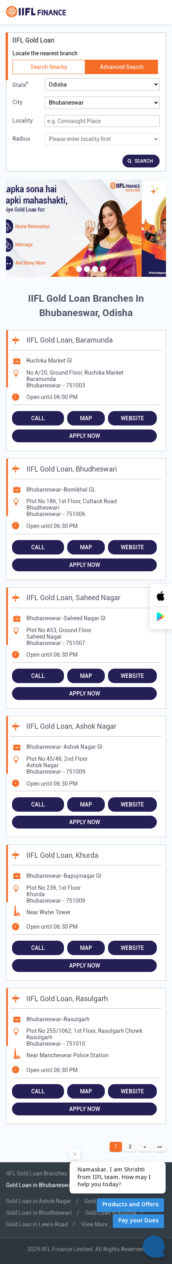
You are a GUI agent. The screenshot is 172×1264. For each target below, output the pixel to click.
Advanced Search (122, 67)
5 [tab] (102, 274)
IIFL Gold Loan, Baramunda (69, 340)
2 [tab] (78, 274)
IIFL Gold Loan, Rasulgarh (67, 998)
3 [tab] (86, 274)
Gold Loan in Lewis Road (37, 1224)
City (17, 102)
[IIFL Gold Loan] (36, 12)
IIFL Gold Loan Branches (37, 1173)
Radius (21, 138)
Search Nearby (48, 67)
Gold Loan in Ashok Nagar (38, 1201)
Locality (22, 120)
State (20, 84)
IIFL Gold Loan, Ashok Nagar (71, 726)
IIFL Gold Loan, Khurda (62, 855)
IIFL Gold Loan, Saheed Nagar (73, 597)
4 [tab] (94, 274)
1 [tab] (70, 274)
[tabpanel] (86, 228)
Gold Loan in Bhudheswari (39, 1213)
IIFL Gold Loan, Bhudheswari (71, 469)
